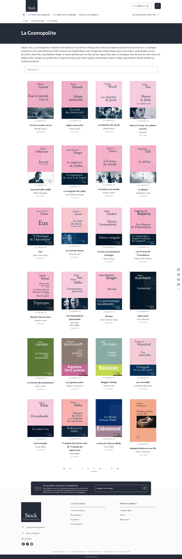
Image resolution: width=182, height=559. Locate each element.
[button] (141, 6)
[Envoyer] (144, 488)
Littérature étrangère (37, 21)
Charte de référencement (79, 551)
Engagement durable (58, 551)
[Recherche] (158, 6)
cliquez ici (81, 492)
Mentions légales (109, 551)
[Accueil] (31, 6)
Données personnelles (95, 551)
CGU (68, 551)
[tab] (23, 15)
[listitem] (23, 544)
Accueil (25, 21)
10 (100, 468)
